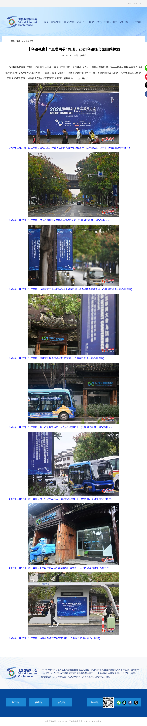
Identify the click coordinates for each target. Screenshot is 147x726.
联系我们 (39, 702)
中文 (129, 3)
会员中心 (81, 21)
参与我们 (62, 702)
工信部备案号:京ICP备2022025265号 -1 (85, 721)
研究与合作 (95, 21)
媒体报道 (29, 41)
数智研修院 (110, 21)
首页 (46, 21)
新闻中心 (56, 21)
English (135, 3)
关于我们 (137, 21)
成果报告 (124, 21)
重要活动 (69, 21)
